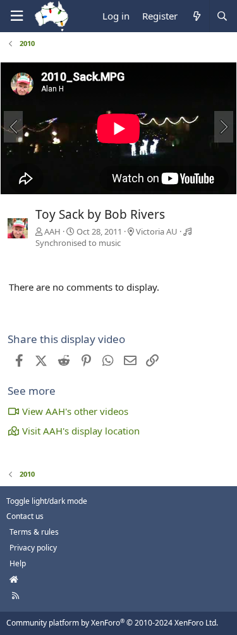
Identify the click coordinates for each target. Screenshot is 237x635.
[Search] (221, 16)
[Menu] (16, 16)
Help (17, 563)
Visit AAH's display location (81, 430)
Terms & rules (34, 532)
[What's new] (196, 16)
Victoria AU (157, 231)
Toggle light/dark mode (46, 501)
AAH (52, 231)
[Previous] (13, 127)
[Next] (223, 127)
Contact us (25, 516)
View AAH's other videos (75, 411)
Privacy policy (33, 547)
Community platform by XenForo (112, 622)
